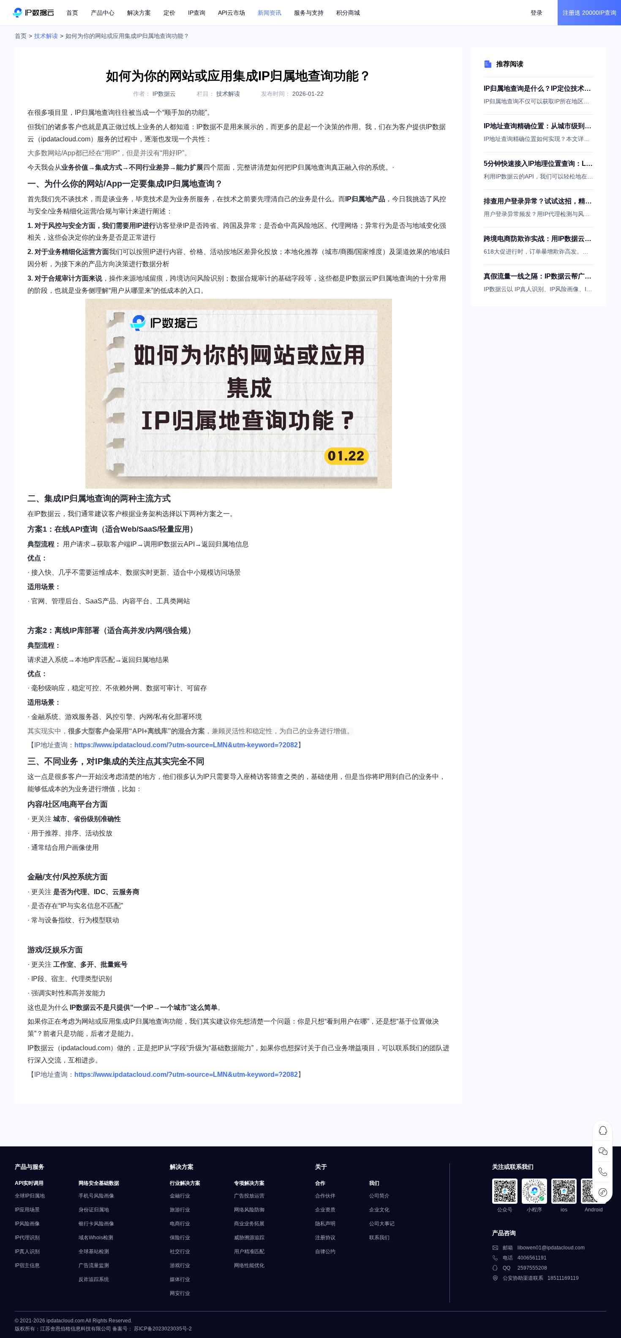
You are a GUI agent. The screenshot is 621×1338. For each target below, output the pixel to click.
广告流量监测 (94, 1265)
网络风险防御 (249, 1210)
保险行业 (180, 1238)
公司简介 (379, 1196)
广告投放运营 (249, 1196)
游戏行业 (180, 1265)
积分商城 (348, 12)
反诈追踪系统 (94, 1279)
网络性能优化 (249, 1265)
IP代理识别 (27, 1238)
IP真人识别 (27, 1251)
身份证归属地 (94, 1210)
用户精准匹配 (249, 1251)
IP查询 (196, 12)
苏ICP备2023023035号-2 (163, 1329)
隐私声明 (325, 1224)
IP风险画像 (27, 1224)
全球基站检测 (94, 1251)
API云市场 (231, 12)
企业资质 (325, 1210)
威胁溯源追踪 (249, 1238)
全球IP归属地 (30, 1196)
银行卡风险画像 (96, 1224)
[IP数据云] (33, 12)
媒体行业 (180, 1279)
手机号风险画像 (96, 1196)
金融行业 (180, 1196)
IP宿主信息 (27, 1265)
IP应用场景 (27, 1210)
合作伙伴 (325, 1196)
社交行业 (180, 1251)
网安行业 (180, 1293)
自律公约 (325, 1251)
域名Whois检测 (96, 1238)
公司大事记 (382, 1224)
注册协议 (325, 1238)
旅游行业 (180, 1210)
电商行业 (180, 1224)
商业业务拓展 (249, 1224)
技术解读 (46, 35)
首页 (72, 12)
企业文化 (379, 1210)
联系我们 (379, 1238)
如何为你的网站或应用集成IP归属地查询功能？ (127, 35)
